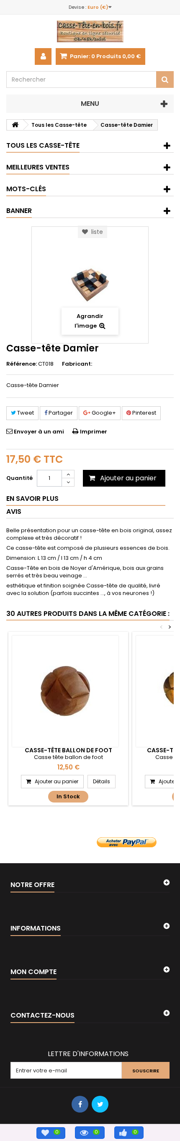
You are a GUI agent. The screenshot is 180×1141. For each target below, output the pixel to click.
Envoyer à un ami (39, 432)
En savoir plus (32, 498)
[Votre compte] (43, 56)
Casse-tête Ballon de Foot (68, 750)
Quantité (19, 478)
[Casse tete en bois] (90, 31)
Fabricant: (77, 364)
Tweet (25, 413)
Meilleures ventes (37, 167)
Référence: (21, 364)
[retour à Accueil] (15, 125)
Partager (60, 413)
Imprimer (93, 432)
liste (95, 232)
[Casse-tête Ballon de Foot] (65, 691)
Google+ (103, 413)
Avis (13, 511)
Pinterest (143, 413)
